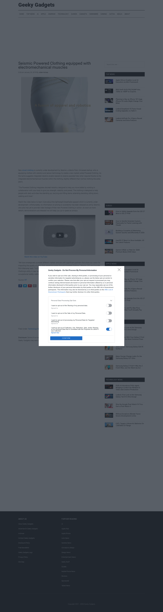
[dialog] (81, 306)
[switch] (109, 305)
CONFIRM (66, 338)
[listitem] (81, 300)
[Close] (120, 270)
